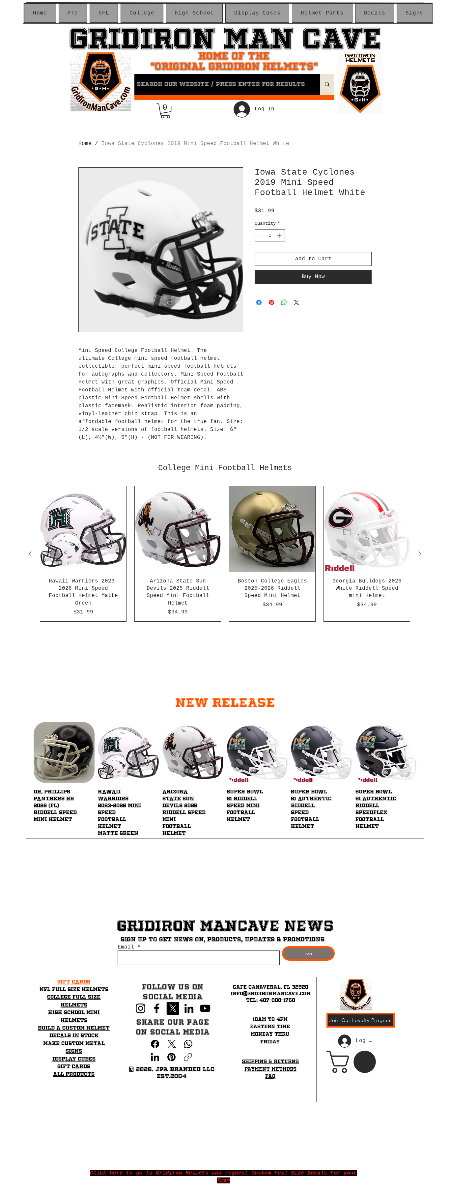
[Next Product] (420, 554)
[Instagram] (140, 1008)
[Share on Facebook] (259, 302)
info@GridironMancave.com (271, 993)
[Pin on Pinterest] (271, 302)
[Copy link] (188, 1057)
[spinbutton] (270, 235)
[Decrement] (260, 235)
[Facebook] (156, 1008)
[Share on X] (296, 302)
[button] (73, 13)
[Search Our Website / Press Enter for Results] (327, 84)
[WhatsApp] (188, 1044)
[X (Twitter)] (171, 1044)
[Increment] (280, 235)
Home (85, 144)
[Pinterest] (171, 1057)
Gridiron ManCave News (225, 926)
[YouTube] (205, 1008)
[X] (172, 1008)
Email (126, 947)
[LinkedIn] (189, 1008)
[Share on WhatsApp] (284, 302)
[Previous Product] (30, 554)
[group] (225, 554)
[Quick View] (64, 752)
